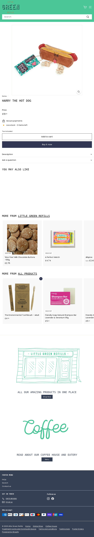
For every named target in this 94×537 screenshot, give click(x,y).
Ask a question (9, 160)
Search (5, 483)
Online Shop (38, 526)
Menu (47, 459)
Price (4, 110)
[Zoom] (78, 91)
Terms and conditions (48, 529)
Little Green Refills (34, 215)
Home (4, 96)
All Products (27, 273)
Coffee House (51, 526)
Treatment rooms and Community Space (19, 529)
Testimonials (64, 529)
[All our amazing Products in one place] (47, 366)
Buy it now (47, 144)
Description (7, 154)
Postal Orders (78, 529)
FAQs (4, 479)
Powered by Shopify (10, 532)
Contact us (6, 486)
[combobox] (47, 16)
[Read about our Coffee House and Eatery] (47, 428)
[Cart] (85, 7)
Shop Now (47, 397)
